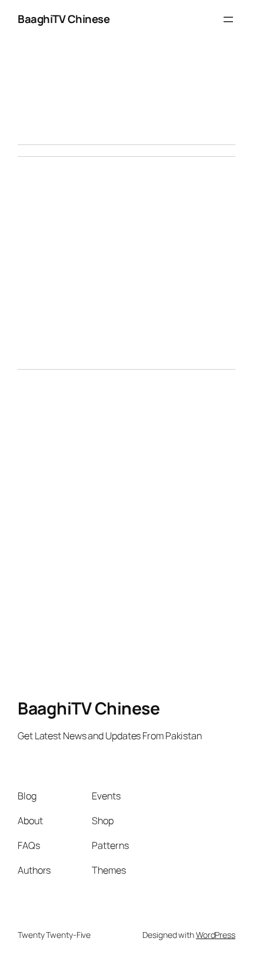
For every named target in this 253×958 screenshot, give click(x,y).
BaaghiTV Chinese (63, 19)
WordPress (215, 934)
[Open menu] (228, 19)
